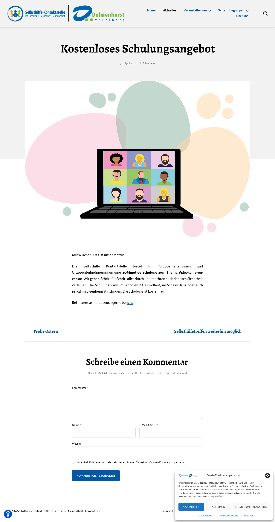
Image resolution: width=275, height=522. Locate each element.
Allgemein (149, 63)
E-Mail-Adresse (148, 425)
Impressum (249, 516)
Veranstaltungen (195, 10)
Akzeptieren (191, 507)
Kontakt (168, 511)
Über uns (242, 16)
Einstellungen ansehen (251, 507)
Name (76, 425)
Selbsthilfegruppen (231, 10)
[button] (267, 475)
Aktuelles (169, 10)
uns (130, 303)
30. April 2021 (128, 63)
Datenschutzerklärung (229, 516)
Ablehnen (218, 507)
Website (76, 443)
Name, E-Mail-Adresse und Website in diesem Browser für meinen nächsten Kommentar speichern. (130, 462)
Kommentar (80, 387)
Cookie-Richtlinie (205, 516)
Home (151, 10)
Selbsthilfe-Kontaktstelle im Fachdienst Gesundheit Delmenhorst (59, 511)
